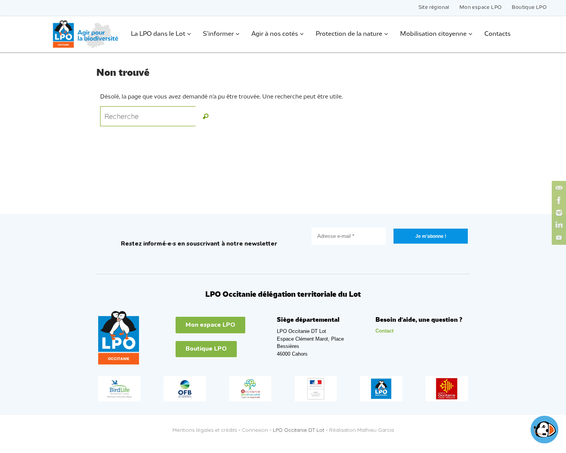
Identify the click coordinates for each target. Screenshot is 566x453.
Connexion (255, 430)
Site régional (434, 7)
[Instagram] (558, 213)
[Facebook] (558, 200)
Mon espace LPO (480, 7)
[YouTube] (558, 237)
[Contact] (558, 188)
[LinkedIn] (558, 225)
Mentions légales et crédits (204, 430)
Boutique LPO (529, 7)
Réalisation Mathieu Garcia (361, 430)
